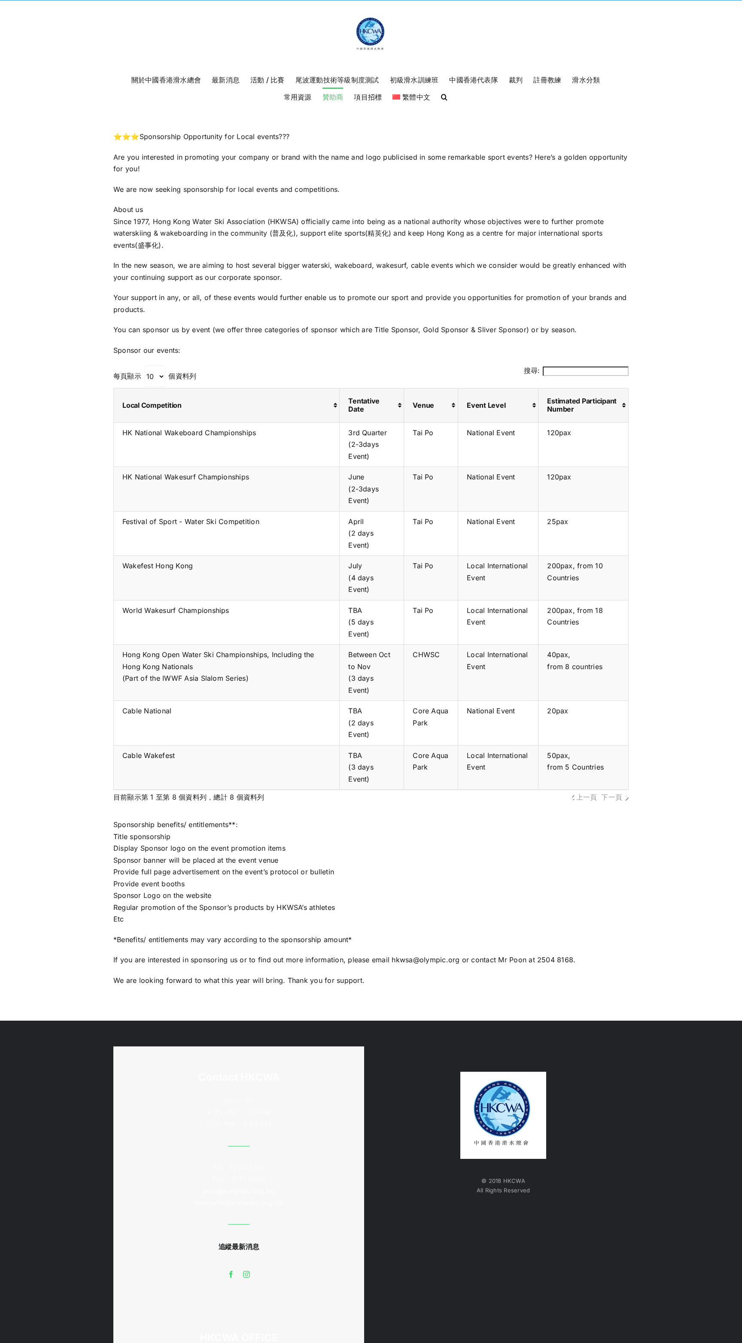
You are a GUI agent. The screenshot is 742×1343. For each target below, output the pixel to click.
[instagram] (246, 1274)
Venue (423, 405)
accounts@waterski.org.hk (239, 1202)
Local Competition (152, 405)
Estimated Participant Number (582, 405)
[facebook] (231, 1274)
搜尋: (532, 370)
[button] (444, 96)
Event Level (486, 405)
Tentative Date (364, 405)
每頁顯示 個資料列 (154, 376)
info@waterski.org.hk (238, 1191)
